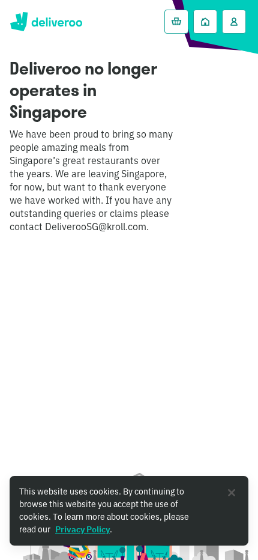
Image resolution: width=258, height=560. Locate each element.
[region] (129, 511)
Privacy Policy (82, 529)
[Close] (231, 492)
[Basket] (176, 22)
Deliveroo (46, 21)
